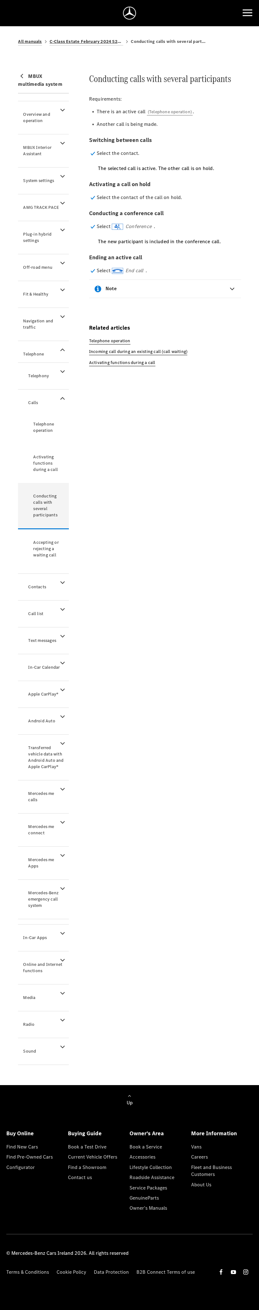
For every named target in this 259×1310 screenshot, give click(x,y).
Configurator (20, 1167)
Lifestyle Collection (151, 1167)
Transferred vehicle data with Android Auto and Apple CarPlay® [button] (45, 757)
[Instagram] (246, 1272)
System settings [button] (38, 181)
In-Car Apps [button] (35, 938)
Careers (199, 1157)
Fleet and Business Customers (211, 1171)
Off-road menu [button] (37, 267)
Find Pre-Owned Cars (29, 1157)
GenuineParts (144, 1198)
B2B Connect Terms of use (165, 1272)
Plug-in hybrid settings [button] (37, 237)
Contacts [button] (37, 587)
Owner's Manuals (148, 1208)
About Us (201, 1184)
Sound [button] (29, 1051)
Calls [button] (33, 403)
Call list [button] (35, 614)
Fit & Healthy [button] (35, 294)
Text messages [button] (42, 640)
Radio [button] (28, 1024)
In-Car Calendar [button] (44, 667)
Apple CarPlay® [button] (43, 694)
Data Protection (111, 1272)
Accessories (142, 1157)
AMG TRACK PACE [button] (41, 207)
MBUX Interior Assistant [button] (37, 150)
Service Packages (148, 1187)
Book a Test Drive (87, 1146)
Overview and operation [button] (36, 117)
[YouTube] (233, 1272)
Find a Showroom (87, 1167)
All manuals (30, 41)
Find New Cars (22, 1146)
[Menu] (247, 13)
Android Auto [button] (41, 721)
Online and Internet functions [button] (42, 967)
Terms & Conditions (27, 1272)
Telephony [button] (38, 376)
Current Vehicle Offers (92, 1157)
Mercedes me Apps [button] (41, 863)
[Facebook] (221, 1272)
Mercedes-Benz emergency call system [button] (43, 899)
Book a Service (146, 1146)
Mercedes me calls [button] (41, 796)
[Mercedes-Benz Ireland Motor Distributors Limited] (129, 13)
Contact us (80, 1177)
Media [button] (29, 998)
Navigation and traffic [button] (38, 324)
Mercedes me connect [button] (41, 830)
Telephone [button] (33, 354)
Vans (196, 1146)
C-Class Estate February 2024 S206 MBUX (86, 41)
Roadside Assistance (152, 1177)
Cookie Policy (71, 1272)
